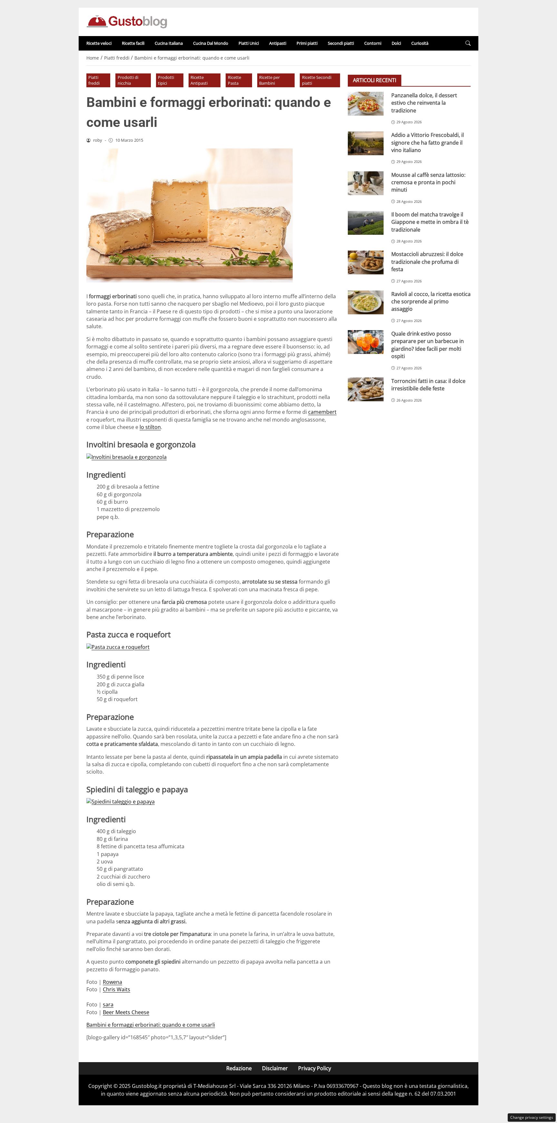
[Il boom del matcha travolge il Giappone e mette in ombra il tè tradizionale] (366, 223)
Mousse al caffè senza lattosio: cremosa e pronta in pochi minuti (428, 182)
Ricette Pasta (234, 80)
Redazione (239, 1068)
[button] (468, 43)
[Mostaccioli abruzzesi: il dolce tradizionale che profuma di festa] (366, 262)
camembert (322, 411)
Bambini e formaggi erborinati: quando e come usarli (150, 1024)
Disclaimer (275, 1068)
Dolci (396, 43)
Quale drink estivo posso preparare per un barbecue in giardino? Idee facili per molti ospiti (427, 345)
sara (108, 1004)
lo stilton (150, 427)
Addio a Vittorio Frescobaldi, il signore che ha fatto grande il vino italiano (427, 142)
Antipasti (277, 43)
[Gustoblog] (126, 21)
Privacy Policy (314, 1068)
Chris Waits (116, 989)
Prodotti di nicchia (128, 80)
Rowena (112, 981)
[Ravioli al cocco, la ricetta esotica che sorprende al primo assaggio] (366, 302)
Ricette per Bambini (269, 80)
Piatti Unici (249, 43)
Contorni (372, 43)
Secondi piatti (341, 43)
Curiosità (419, 43)
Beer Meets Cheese (126, 1012)
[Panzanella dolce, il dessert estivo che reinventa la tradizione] (366, 104)
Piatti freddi (94, 80)
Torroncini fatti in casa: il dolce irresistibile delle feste (428, 384)
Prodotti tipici (166, 80)
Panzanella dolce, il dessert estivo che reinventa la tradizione (424, 103)
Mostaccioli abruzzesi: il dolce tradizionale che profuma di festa (427, 262)
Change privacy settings (531, 1117)
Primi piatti (307, 43)
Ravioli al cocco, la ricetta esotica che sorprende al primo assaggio (431, 301)
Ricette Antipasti (199, 80)
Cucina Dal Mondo (210, 43)
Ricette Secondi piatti (316, 80)
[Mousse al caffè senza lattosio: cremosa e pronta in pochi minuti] (366, 183)
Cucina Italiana (169, 43)
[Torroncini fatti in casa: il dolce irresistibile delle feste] (366, 389)
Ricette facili (133, 43)
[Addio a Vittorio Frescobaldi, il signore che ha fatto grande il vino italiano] (366, 143)
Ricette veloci (99, 43)
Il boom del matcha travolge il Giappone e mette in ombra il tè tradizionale (430, 222)
